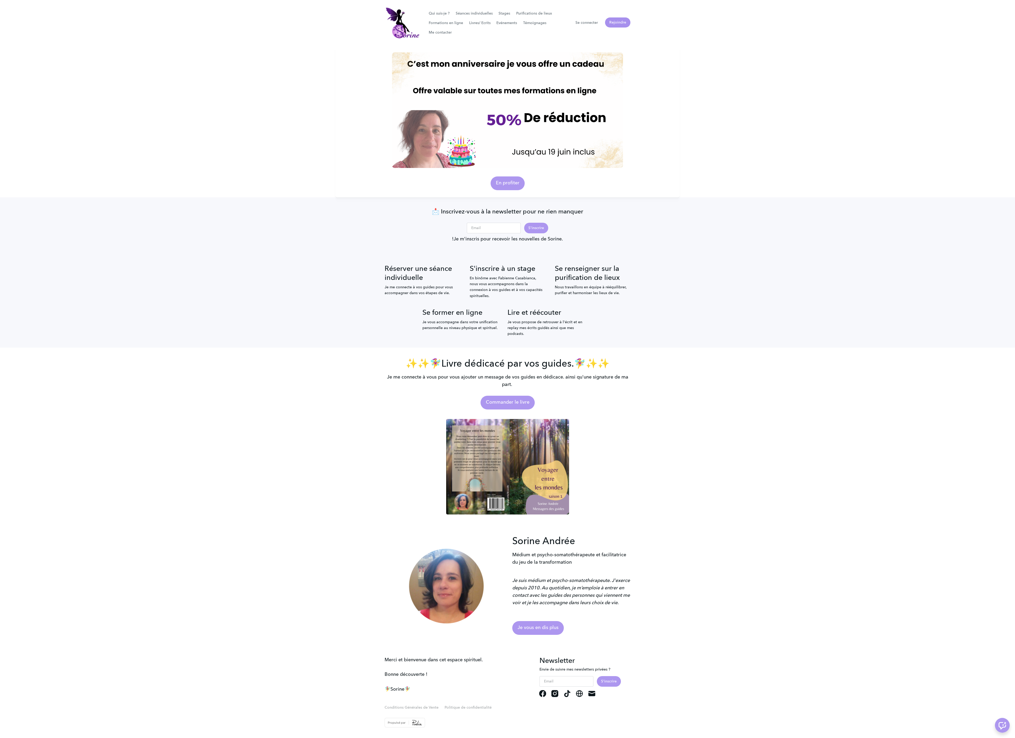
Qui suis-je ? (439, 13)
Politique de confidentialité (468, 707)
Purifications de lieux (534, 13)
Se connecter (586, 23)
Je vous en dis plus (538, 627)
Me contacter (440, 32)
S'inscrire (536, 228)
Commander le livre (507, 402)
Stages (504, 13)
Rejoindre (617, 22)
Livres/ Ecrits (480, 23)
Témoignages (534, 23)
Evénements (506, 23)
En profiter (507, 183)
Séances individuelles (474, 13)
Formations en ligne (446, 23)
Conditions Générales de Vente (412, 707)
